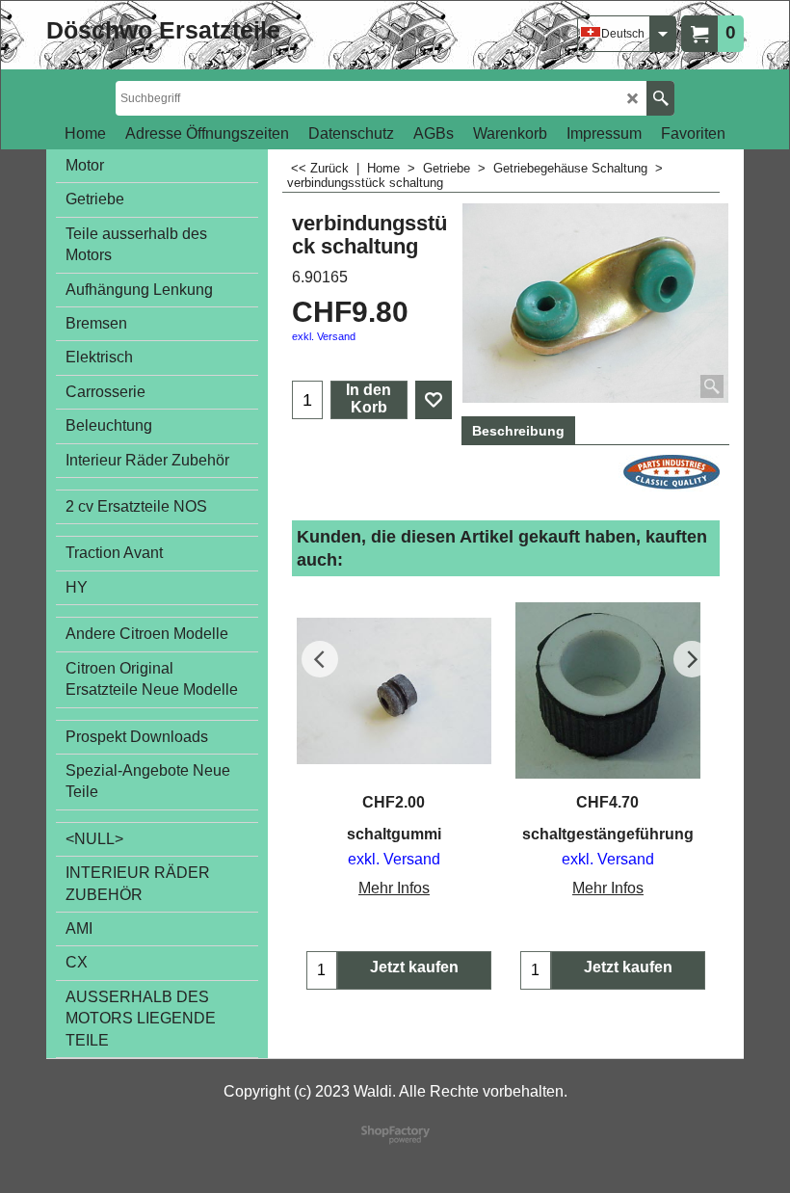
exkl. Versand (324, 336)
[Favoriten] (433, 400)
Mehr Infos (394, 888)
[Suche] (660, 98)
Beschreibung (518, 430)
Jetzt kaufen (414, 967)
